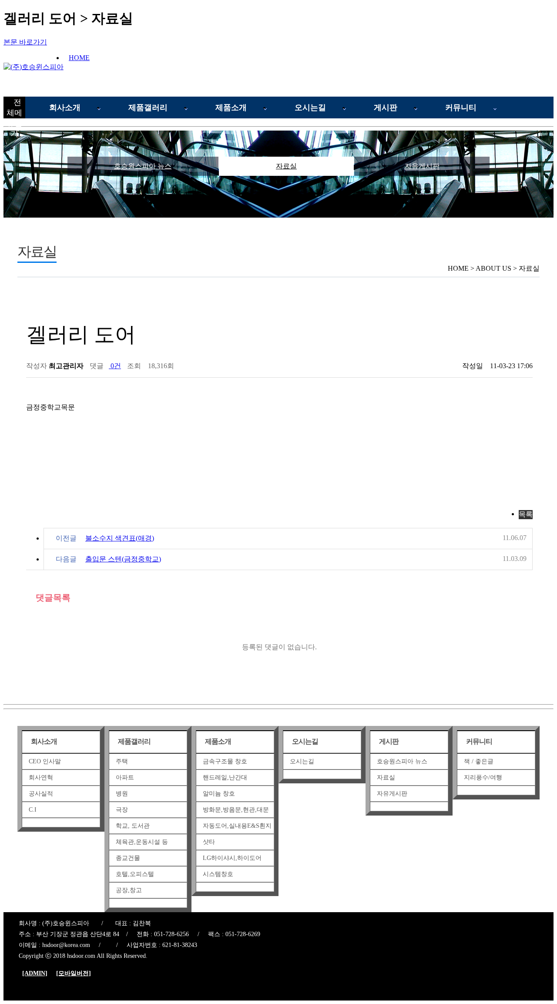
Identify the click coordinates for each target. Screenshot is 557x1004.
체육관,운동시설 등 (142, 842)
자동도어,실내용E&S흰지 (237, 826)
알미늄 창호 (219, 793)
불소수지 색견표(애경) (119, 538)
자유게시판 (422, 166)
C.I (33, 809)
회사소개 (65, 107)
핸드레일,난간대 (225, 777)
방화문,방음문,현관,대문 (236, 809)
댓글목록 (51, 597)
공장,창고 (129, 890)
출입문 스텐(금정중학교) (123, 559)
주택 (122, 761)
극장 (122, 809)
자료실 (286, 166)
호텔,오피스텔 (135, 874)
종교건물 (128, 858)
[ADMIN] (34, 973)
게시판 (385, 107)
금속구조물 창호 (225, 761)
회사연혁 (41, 777)
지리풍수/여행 (483, 777)
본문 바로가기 (25, 42)
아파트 (125, 777)
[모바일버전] (73, 973)
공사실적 (41, 793)
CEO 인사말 (45, 761)
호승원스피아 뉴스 (142, 166)
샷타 (209, 842)
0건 (115, 365)
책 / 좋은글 (478, 761)
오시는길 (310, 107)
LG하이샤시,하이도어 (232, 858)
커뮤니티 (460, 107)
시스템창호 (218, 874)
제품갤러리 (148, 107)
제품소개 (231, 107)
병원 (122, 793)
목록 (526, 514)
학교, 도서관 (133, 826)
